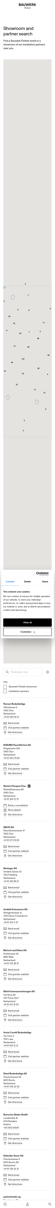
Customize (26, 632)
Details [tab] (27, 581)
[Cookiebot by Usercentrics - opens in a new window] (39, 574)
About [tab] (45, 581)
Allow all (27, 622)
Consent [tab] (10, 581)
